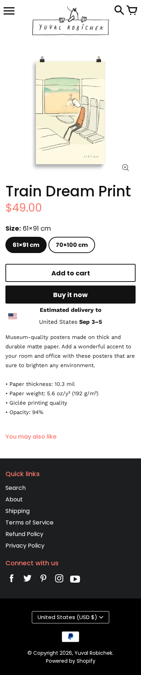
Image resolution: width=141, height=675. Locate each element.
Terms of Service (29, 522)
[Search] (119, 10)
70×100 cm (72, 245)
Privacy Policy (24, 545)
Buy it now (70, 294)
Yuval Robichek (93, 653)
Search (15, 488)
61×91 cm (26, 245)
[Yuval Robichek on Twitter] (27, 580)
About (14, 499)
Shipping (17, 511)
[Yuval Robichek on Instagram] (59, 580)
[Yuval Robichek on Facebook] (11, 580)
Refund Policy (24, 534)
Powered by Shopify (70, 661)
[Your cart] (132, 10)
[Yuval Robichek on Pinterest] (43, 580)
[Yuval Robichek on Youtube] (75, 580)
